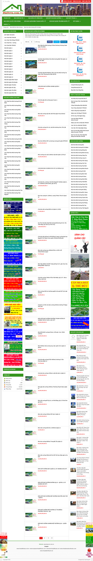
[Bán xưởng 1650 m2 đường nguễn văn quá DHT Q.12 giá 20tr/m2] (31, 296)
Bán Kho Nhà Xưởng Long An (78, 158)
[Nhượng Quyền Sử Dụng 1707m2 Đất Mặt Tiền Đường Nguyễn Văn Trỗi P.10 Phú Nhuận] (73, 380)
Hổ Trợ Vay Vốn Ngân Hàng (78, 116)
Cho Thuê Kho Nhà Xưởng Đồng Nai (12, 106)
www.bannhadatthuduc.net (52, 548)
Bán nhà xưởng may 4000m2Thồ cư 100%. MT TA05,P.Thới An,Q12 (50, 251)
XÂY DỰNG (76, 21)
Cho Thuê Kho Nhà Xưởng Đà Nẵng (12, 166)
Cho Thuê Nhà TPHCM (10, 37)
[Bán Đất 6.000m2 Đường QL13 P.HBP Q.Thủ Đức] (73, 424)
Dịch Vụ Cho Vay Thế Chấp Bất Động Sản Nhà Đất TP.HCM (79, 135)
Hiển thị (27, 42)
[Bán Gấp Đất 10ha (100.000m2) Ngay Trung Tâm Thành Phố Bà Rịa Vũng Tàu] (73, 350)
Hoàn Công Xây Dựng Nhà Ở (78, 110)
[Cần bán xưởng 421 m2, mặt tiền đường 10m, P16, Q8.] (31, 132)
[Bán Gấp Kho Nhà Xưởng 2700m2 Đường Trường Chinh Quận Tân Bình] (31, 50)
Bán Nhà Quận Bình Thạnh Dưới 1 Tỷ (35, 21)
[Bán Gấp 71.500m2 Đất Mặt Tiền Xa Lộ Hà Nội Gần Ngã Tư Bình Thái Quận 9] (73, 442)
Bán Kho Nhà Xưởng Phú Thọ (78, 205)
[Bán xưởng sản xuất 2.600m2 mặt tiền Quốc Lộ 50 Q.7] (31, 160)
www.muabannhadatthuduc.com (38, 548)
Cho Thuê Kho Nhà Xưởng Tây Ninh (12, 131)
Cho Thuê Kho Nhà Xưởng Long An (12, 118)
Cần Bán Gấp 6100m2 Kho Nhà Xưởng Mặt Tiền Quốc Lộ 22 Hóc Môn (52, 59)
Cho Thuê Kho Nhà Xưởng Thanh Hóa (12, 178)
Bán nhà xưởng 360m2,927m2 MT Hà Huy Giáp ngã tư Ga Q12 (53, 456)
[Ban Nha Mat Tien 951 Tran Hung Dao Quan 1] (13, 207)
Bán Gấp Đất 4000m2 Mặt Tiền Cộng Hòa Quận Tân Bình (83, 404)
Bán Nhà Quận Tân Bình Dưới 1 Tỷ (59, 21)
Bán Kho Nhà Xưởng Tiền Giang (79, 160)
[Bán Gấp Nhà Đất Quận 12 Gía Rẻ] (13, 220)
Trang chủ (7, 18)
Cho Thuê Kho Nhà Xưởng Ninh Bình (12, 149)
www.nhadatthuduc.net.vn (23, 548)
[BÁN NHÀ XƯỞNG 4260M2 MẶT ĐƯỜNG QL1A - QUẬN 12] (31, 528)
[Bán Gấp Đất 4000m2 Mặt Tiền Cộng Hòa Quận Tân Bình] (73, 407)
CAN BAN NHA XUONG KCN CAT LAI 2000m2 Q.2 (51, 168)
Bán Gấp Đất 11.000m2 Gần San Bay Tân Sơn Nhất (82, 387)
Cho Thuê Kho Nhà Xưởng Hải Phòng (12, 187)
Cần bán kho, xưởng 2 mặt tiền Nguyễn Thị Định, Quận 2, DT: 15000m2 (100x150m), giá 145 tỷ (52, 182)
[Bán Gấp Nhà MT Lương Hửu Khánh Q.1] (13, 284)
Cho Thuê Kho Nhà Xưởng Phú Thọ (13, 190)
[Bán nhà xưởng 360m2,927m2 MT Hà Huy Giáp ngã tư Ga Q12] (31, 460)
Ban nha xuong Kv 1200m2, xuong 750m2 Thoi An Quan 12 (52, 196)
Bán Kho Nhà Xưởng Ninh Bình (79, 179)
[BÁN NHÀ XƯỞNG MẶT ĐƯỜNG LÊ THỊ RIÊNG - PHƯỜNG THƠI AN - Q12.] (31, 515)
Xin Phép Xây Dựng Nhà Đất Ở (79, 98)
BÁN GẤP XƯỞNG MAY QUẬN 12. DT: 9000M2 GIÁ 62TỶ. (52, 468)
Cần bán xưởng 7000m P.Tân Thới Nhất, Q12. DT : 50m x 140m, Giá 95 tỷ (52, 278)
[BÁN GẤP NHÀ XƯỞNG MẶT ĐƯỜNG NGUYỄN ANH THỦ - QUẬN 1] (31, 501)
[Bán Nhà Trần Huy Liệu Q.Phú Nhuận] (13, 296)
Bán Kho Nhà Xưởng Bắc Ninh (79, 173)
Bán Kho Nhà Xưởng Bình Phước (79, 168)
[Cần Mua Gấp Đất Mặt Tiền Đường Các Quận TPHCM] (89, 527)
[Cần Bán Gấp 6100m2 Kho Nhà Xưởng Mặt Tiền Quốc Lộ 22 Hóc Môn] (31, 64)
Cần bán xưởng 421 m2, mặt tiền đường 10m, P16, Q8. (52, 127)
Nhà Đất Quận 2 (8, 50)
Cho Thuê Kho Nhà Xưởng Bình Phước (12, 135)
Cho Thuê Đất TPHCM (10, 45)
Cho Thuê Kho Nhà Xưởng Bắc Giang (12, 170)
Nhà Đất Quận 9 (8, 69)
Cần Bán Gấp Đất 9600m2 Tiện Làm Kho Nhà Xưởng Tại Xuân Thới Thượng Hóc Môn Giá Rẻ (52, 73)
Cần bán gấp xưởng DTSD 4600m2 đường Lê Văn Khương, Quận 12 (51, 360)
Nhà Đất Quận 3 (8, 53)
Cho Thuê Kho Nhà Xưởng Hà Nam (13, 145)
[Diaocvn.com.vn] (13, 13)
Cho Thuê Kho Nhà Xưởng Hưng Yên (12, 157)
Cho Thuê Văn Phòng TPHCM (11, 40)
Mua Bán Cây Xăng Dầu (35, 18)
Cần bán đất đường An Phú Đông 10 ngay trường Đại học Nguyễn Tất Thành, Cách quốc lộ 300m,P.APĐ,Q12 (52, 237)
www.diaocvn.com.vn (49, 544)
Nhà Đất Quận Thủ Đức (10, 85)
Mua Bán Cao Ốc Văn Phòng (12, 21)
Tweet (57, 41)
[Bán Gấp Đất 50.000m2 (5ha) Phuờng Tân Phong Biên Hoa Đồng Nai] (73, 399)
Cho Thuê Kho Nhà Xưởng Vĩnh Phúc (12, 161)
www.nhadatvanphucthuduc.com (68, 548)
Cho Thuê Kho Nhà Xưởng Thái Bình (12, 153)
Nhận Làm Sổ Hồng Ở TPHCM (78, 113)
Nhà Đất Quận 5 (8, 58)
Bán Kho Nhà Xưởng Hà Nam (78, 176)
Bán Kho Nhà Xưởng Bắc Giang (79, 192)
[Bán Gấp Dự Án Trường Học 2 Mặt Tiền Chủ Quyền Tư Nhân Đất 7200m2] (73, 339)
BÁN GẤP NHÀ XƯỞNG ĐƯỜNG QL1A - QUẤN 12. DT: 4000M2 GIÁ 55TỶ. (52, 483)
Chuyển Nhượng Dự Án (77, 84)
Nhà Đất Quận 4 (8, 56)
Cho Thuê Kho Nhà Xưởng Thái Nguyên (12, 193)
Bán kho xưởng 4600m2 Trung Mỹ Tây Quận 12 (50, 441)
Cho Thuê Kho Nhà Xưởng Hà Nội (13, 139)
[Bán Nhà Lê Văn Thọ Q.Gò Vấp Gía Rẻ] (80, 323)
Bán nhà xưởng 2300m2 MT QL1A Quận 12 (49, 414)
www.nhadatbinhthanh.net (46, 550)
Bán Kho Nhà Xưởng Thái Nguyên (80, 208)
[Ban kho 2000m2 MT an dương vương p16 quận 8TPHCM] (31, 146)
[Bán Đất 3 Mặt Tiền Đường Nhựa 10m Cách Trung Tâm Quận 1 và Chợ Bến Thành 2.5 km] (73, 526)
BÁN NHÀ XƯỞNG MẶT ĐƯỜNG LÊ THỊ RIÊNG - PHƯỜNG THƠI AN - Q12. (50, 510)
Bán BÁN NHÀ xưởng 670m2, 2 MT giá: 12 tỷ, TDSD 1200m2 (51, 333)
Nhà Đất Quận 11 (8, 74)
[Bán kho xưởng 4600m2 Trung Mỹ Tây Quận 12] (31, 446)
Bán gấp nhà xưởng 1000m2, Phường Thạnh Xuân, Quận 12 (52, 387)
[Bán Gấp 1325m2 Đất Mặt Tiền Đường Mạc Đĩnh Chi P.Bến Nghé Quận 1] (73, 505)
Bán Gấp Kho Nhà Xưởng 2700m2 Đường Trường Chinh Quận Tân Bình (52, 46)
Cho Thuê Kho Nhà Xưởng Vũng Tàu (12, 114)
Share (50, 41)
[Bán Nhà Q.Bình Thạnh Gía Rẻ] (13, 334)
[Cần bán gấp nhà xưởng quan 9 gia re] (31, 105)
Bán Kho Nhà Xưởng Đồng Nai (79, 150)
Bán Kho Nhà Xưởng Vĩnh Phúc (79, 187)
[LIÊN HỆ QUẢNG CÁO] (80, 242)
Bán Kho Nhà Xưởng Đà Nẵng (79, 189)
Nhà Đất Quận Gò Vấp (10, 87)
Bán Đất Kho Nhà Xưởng (53, 18)
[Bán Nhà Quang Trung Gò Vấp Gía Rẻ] (13, 347)
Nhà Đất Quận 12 (8, 77)
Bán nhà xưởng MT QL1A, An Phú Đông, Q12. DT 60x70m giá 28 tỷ (52, 401)
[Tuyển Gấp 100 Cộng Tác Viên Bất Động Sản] (89, 553)
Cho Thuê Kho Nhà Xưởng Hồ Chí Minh (13, 102)
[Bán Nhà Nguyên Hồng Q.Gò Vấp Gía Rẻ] (13, 360)
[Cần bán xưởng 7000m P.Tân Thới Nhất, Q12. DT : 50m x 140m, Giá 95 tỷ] (31, 283)
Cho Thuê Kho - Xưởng (10, 42)
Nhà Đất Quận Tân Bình (10, 90)
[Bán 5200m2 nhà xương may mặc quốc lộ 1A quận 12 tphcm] (31, 351)
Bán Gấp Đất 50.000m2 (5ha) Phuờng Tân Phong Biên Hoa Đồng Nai (83, 396)
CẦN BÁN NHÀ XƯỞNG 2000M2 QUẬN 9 (48, 86)
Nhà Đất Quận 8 (8, 66)
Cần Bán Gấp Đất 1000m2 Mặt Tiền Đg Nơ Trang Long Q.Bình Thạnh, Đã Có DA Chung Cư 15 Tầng (83, 471)
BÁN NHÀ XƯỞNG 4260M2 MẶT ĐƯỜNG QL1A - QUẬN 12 (52, 524)
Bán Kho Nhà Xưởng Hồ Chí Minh (79, 147)
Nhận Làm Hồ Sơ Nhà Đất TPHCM (80, 122)
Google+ (46, 546)
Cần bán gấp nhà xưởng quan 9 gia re (47, 100)
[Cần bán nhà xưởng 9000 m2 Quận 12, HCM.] (31, 214)
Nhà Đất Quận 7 (8, 63)
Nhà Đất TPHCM (71, 18)
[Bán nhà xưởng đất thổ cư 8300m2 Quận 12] (31, 433)
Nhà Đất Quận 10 (8, 71)
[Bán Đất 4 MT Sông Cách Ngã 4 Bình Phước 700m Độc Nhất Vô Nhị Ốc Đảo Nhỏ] (73, 431)
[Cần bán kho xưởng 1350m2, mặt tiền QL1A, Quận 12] (31, 378)
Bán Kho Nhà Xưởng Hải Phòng (79, 202)
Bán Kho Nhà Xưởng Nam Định (79, 195)
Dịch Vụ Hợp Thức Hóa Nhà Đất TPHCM (79, 102)
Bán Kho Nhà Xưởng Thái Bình (79, 181)
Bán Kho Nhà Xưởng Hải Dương (79, 200)
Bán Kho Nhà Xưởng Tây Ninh (79, 166)
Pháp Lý (6, 24)
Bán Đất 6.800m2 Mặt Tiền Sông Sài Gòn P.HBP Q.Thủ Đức (82, 413)
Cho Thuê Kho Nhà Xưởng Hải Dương (12, 182)
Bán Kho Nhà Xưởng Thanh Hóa (79, 197)
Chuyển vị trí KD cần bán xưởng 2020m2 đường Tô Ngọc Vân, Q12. (52, 305)
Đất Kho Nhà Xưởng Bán (77, 144)
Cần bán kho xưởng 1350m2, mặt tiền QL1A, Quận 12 (51, 373)
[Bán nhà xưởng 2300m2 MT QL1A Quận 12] (31, 419)
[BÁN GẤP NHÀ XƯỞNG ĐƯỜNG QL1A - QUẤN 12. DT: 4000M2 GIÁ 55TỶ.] (31, 487)
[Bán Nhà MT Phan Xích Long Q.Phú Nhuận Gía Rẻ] (13, 309)
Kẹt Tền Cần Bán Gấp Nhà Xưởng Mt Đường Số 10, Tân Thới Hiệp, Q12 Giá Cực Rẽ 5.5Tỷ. (52, 223)
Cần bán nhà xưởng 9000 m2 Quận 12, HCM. (49, 209)
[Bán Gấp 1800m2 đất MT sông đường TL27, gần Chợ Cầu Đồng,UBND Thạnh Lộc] (31, 269)
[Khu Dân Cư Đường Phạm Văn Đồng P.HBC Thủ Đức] (80, 261)
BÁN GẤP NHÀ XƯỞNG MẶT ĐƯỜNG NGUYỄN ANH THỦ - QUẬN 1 (53, 497)
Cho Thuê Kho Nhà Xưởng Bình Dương (12, 110)
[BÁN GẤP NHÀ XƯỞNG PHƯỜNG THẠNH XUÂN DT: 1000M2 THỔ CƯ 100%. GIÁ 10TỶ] (31, 324)
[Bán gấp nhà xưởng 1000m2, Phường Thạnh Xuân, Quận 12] (31, 392)
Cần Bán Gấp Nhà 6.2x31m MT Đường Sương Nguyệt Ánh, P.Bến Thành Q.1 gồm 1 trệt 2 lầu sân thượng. (82, 482)
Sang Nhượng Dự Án (76, 87)
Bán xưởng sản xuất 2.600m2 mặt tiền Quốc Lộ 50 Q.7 (52, 154)
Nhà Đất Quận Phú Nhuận (10, 82)
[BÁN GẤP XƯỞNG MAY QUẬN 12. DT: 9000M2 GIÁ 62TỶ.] (31, 474)
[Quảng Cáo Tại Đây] (3, 551)
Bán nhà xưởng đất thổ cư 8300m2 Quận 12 (49, 427)
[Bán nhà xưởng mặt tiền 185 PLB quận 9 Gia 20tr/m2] (31, 119)
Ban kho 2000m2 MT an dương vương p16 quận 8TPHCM (52, 141)
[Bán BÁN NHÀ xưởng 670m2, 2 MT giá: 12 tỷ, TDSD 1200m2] (31, 337)
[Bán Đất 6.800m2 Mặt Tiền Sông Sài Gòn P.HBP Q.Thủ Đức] (73, 416)
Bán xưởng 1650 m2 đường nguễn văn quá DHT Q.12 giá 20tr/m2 (52, 292)
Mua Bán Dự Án (19, 18)
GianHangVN (87, 559)
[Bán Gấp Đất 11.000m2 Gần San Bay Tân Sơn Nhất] (73, 390)
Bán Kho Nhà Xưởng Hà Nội (78, 171)
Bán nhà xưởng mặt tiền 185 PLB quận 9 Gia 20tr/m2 (51, 113)
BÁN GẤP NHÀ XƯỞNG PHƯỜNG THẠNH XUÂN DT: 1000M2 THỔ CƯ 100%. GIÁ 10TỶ (51, 319)
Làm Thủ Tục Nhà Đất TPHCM (78, 125)
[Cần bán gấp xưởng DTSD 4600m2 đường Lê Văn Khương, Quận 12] (31, 365)
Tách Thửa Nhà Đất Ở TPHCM (78, 108)
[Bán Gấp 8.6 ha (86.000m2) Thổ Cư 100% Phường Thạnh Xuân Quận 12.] (73, 370)
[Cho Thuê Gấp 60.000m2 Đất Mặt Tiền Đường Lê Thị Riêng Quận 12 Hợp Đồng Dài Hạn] (73, 462)
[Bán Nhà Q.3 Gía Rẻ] (13, 271)
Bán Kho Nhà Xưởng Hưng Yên (79, 184)
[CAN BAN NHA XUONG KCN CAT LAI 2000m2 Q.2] (31, 173)
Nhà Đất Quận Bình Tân (10, 93)
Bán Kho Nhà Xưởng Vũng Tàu (79, 155)
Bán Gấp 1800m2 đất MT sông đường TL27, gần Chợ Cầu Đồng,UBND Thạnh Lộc (52, 264)
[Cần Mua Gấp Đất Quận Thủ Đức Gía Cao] (80, 298)
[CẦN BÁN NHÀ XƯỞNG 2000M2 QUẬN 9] (31, 91)
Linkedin (64, 41)
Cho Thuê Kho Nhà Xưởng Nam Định (12, 174)
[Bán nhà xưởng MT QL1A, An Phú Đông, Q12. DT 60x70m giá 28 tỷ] (31, 405)
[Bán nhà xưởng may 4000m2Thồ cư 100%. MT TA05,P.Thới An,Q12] (31, 255)
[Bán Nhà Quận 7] (13, 258)
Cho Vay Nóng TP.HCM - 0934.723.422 (77, 119)
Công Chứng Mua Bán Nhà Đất (79, 105)
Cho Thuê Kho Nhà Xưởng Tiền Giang (12, 123)
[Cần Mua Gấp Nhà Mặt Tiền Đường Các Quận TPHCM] (3, 538)
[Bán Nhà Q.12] (13, 246)
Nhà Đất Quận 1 (8, 48)
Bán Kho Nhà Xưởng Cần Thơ (79, 163)
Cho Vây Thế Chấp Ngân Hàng (79, 128)
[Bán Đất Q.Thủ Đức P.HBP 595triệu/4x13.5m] (80, 222)
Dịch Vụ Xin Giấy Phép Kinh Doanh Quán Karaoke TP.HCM (80, 131)
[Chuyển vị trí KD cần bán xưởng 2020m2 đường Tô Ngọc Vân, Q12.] (31, 310)
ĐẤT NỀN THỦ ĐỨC (9, 35)
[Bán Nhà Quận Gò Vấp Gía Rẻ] (13, 322)
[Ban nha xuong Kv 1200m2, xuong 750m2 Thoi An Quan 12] (31, 201)
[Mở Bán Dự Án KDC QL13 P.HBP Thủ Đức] (80, 274)
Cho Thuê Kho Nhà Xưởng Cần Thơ (12, 127)
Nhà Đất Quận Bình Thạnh (11, 79)
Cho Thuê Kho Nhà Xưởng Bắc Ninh (12, 142)
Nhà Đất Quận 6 (8, 61)
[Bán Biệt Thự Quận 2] (13, 233)
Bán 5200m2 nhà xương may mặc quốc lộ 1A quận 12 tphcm (52, 346)
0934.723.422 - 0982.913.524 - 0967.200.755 (77, 1)
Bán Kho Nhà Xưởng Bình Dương (79, 152)
